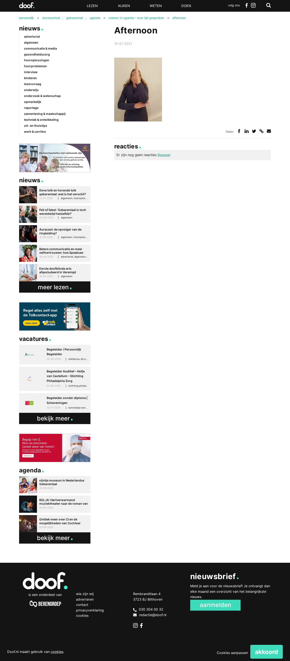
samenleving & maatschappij (45, 113)
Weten (156, 6)
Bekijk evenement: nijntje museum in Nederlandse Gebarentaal (54, 484)
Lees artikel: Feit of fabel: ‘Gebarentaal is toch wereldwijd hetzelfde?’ (54, 214)
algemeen (31, 42)
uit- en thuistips (35, 125)
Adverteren (85, 599)
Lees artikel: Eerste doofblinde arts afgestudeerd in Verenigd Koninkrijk (54, 272)
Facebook (246, 5)
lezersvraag (32, 84)
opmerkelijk (32, 102)
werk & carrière (35, 131)
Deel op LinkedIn (247, 131)
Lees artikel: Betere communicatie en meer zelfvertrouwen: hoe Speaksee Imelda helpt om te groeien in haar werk (54, 253)
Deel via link (261, 131)
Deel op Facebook (239, 131)
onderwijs (31, 90)
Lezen (92, 6)
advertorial (32, 36)
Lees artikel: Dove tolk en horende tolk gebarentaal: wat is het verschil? (54, 194)
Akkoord (266, 651)
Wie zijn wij (85, 594)
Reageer (164, 155)
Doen (186, 6)
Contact (82, 605)
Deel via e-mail (269, 131)
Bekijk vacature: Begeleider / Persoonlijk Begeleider (54, 354)
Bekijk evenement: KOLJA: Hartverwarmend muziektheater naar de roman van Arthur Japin (54, 504)
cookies (57, 652)
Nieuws (30, 28)
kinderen (30, 78)
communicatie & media (40, 48)
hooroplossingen (36, 60)
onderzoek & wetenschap (42, 96)
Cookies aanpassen (232, 653)
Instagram (253, 5)
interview (31, 72)
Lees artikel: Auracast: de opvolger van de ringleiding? (54, 233)
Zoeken (268, 5)
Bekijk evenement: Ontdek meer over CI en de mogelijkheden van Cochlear (54, 523)
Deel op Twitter (254, 131)
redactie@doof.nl (152, 615)
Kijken (124, 6)
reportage (31, 108)
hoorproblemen (35, 66)
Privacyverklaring (90, 610)
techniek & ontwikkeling (41, 119)
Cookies (82, 615)
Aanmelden (215, 604)
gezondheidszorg (37, 54)
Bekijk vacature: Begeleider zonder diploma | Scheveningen (54, 403)
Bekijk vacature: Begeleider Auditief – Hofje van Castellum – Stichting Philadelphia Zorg (54, 379)
